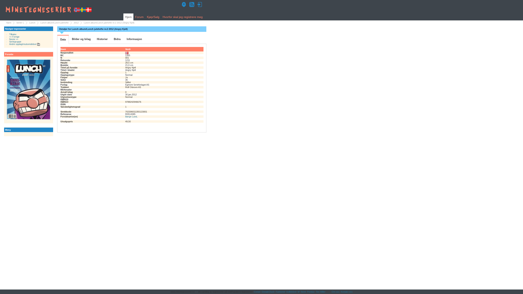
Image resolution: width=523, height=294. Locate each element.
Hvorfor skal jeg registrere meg (183, 17)
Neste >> (13, 39)
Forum (139, 17)
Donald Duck (268, 292)
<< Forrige (14, 37)
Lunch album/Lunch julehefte (54, 22)
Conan (257, 292)
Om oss (336, 292)
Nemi (303, 292)
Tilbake (12, 34)
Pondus (311, 292)
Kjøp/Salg (153, 17)
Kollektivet (291, 292)
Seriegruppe (15, 41)
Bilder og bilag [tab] (81, 39)
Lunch (32, 22)
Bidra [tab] (117, 39)
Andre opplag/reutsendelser (23, 44)
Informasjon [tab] (134, 39)
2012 (76, 22)
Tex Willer (320, 292)
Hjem (128, 17)
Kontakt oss (347, 292)
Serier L (20, 22)
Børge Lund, (131, 116)
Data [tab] (63, 39)
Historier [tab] (102, 39)
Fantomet (280, 292)
